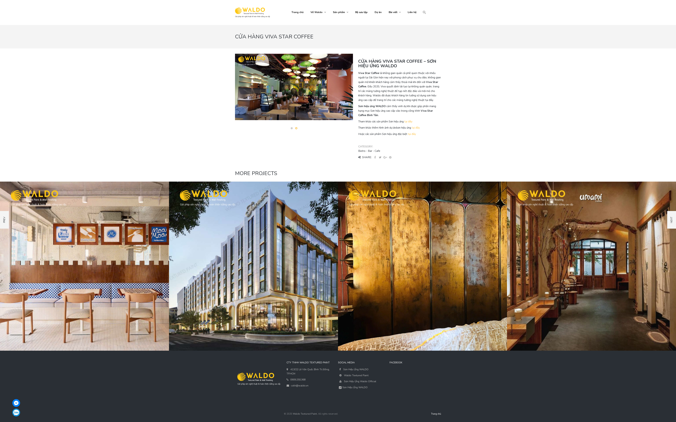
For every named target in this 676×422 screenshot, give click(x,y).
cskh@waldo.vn (299, 385)
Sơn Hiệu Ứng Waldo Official (360, 381)
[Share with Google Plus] (385, 157)
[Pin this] (390, 157)
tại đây (408, 121)
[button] (424, 12)
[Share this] (375, 157)
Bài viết (393, 12)
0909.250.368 (297, 379)
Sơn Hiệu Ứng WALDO (355, 369)
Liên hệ (412, 12)
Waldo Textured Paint (356, 375)
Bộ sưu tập (361, 12)
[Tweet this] (380, 157)
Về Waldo (317, 12)
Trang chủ (297, 12)
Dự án (378, 12)
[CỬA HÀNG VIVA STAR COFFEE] (294, 98)
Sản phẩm (339, 12)
